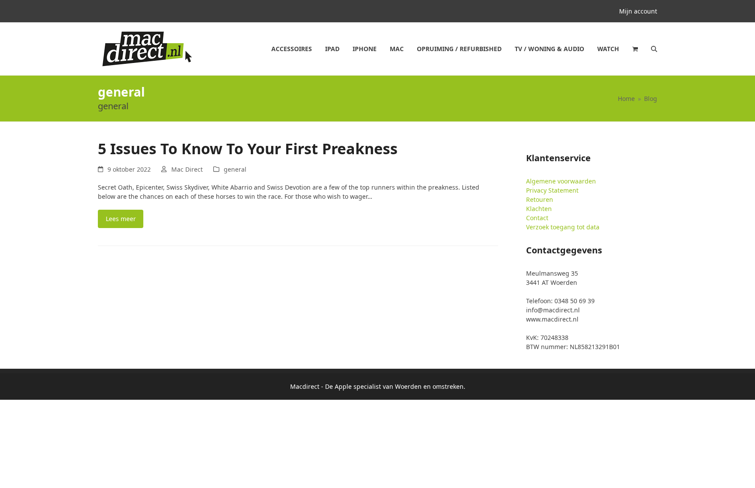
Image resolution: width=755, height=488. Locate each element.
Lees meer (121, 219)
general (235, 169)
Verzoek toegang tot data (562, 227)
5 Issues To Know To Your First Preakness (248, 148)
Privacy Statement (552, 190)
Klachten (539, 208)
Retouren (539, 199)
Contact (537, 218)
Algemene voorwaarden (561, 181)
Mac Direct (187, 169)
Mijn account (638, 11)
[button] (635, 49)
